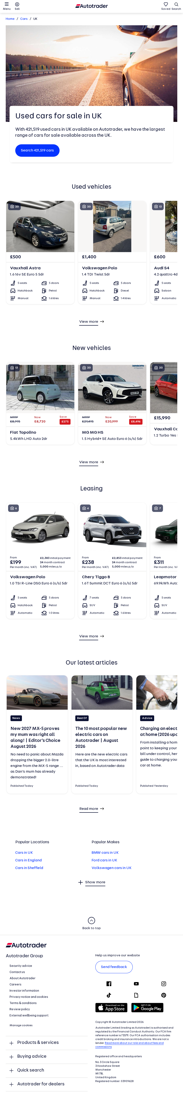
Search (176, 9)
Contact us (17, 972)
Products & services (38, 1043)
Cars (24, 19)
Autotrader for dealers (41, 1084)
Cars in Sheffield (29, 868)
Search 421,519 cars (37, 150)
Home (10, 19)
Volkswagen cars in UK (112, 868)
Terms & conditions (23, 1003)
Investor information (24, 990)
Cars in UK (24, 853)
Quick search (30, 1070)
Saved (165, 9)
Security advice (21, 966)
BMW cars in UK (105, 853)
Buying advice (31, 1056)
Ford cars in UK (104, 860)
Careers (15, 984)
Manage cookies (21, 1025)
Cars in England (28, 860)
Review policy (20, 1009)
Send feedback (114, 967)
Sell (17, 9)
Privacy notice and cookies (29, 997)
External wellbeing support (29, 1015)
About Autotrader (23, 978)
